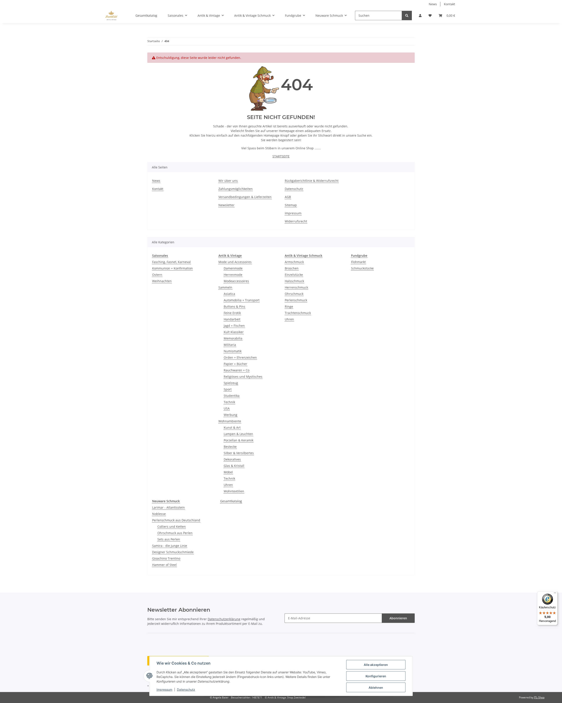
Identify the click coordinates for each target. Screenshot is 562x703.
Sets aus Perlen (168, 539)
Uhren (228, 485)
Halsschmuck (294, 281)
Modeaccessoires (236, 281)
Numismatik (232, 351)
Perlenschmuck (296, 300)
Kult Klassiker (234, 332)
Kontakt (449, 4)
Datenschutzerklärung (224, 619)
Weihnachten (162, 281)
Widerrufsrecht (296, 221)
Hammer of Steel (164, 565)
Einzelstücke (294, 275)
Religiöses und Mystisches (243, 376)
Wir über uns (228, 181)
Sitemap (291, 205)
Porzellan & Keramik (238, 440)
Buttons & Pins (234, 306)
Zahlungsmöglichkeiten (235, 189)
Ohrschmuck (294, 294)
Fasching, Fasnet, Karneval (171, 262)
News (433, 4)
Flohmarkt (358, 262)
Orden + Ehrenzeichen (240, 357)
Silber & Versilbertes (239, 453)
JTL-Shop (539, 697)
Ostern (157, 275)
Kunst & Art (232, 427)
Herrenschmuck (296, 287)
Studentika (232, 396)
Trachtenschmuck (298, 313)
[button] (420, 15)
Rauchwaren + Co (236, 370)
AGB (288, 197)
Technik (229, 402)
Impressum (164, 689)
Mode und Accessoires (235, 262)
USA (227, 408)
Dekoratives (232, 459)
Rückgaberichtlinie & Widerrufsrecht (312, 181)
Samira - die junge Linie (169, 546)
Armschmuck (294, 262)
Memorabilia (233, 338)
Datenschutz (186, 689)
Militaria (230, 345)
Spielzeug (231, 383)
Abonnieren (398, 618)
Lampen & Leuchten (238, 434)
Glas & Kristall (234, 466)
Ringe (289, 306)
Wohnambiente (229, 421)
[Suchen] (407, 15)
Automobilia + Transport (241, 300)
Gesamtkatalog (231, 501)
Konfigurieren (376, 676)
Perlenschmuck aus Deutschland (176, 520)
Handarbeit (232, 319)
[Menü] (555, 593)
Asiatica (229, 294)
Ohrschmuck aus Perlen (175, 533)
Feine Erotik (232, 313)
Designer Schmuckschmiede (173, 552)
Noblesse (159, 514)
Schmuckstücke (362, 268)
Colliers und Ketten (171, 526)
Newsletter (226, 205)
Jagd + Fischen (234, 325)
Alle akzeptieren (376, 665)
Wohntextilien (234, 491)
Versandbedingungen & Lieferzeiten (245, 197)
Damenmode (233, 268)
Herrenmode (233, 275)
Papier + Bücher (235, 364)
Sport (228, 389)
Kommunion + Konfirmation (172, 268)
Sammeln (225, 287)
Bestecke (230, 447)
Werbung (230, 415)
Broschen (292, 268)
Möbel (228, 472)
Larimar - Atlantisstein (168, 507)
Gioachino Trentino (166, 558)
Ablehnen (376, 687)
